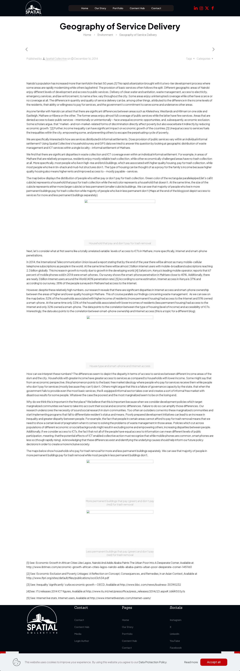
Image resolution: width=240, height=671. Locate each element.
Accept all (214, 662)
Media (77, 633)
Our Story (127, 626)
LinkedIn (174, 633)
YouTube (175, 640)
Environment (105, 34)
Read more (191, 662)
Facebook (176, 647)
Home (87, 34)
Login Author (81, 640)
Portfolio (127, 633)
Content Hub (81, 626)
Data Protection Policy (153, 662)
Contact (79, 619)
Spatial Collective (56, 58)
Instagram (175, 619)
